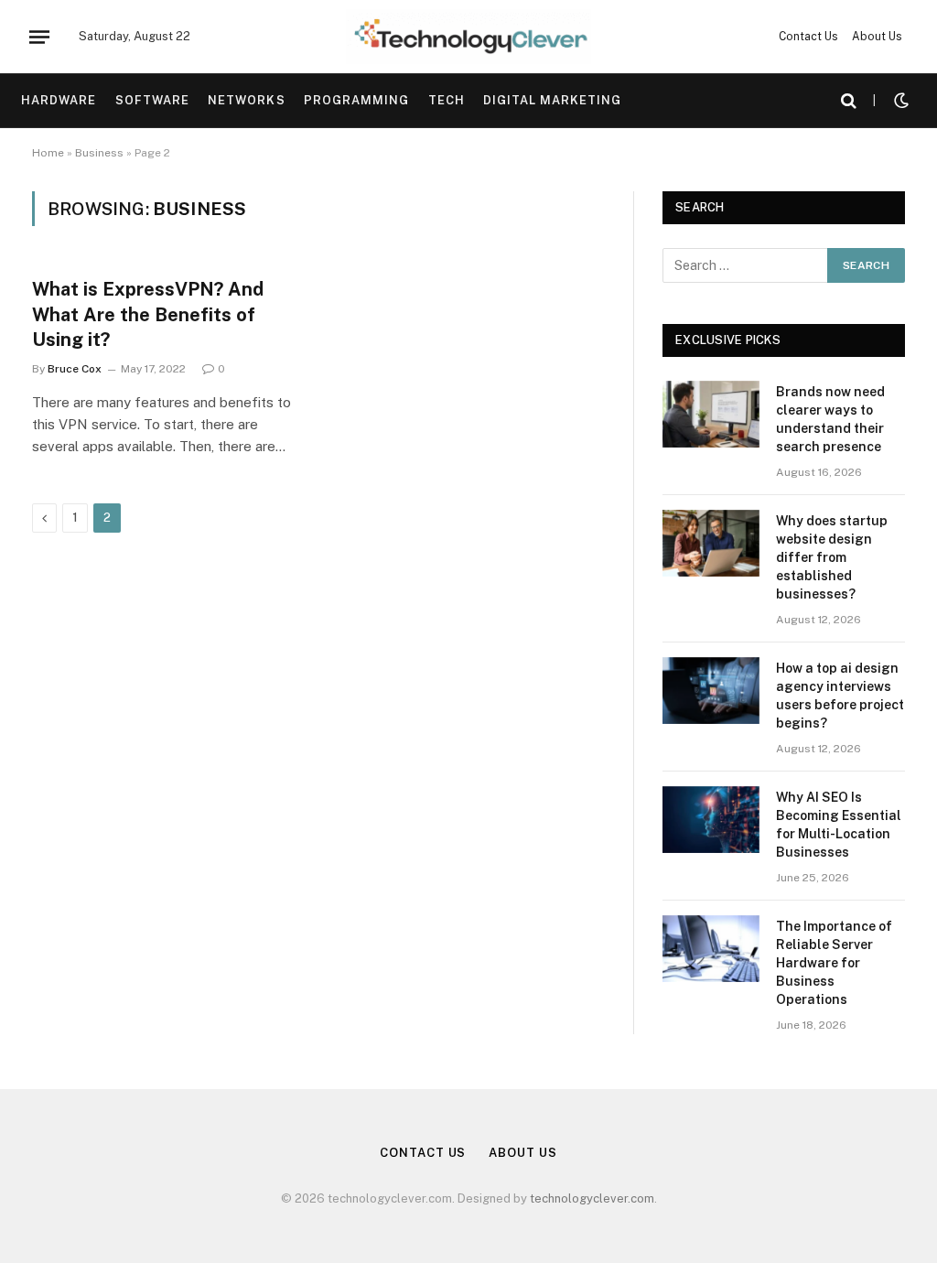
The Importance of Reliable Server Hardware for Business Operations (834, 963)
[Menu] (39, 36)
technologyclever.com (592, 1198)
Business (99, 152)
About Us (877, 36)
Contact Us (808, 36)
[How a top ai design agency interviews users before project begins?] (710, 690)
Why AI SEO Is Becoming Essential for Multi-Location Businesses (838, 824)
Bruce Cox (75, 368)
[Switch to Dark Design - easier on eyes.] (899, 100)
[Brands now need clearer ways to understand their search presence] (710, 414)
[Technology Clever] (468, 36)
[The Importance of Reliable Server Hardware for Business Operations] (710, 948)
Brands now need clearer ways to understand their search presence (830, 419)
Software (152, 100)
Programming (356, 100)
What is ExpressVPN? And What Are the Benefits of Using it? (148, 314)
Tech (446, 100)
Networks (246, 100)
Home (48, 152)
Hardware (58, 100)
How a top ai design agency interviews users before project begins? (840, 695)
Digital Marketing (552, 100)
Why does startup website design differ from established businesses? (832, 557)
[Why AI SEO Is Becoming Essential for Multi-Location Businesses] (710, 819)
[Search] (848, 101)
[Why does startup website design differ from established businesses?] (710, 543)
